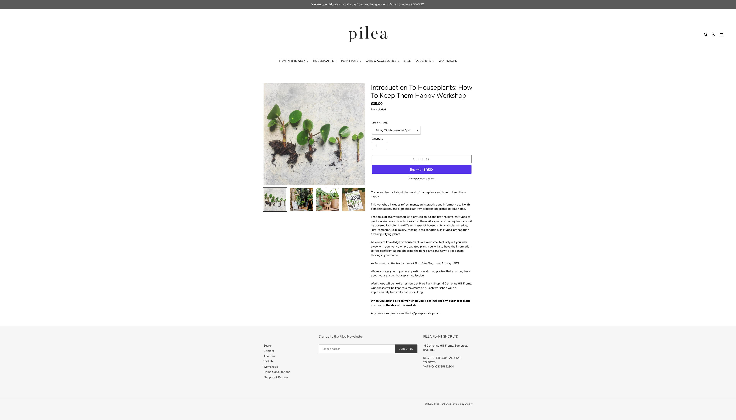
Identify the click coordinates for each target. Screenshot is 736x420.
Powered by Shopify (462, 404)
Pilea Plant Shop (442, 404)
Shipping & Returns (276, 377)
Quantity (377, 138)
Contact (269, 351)
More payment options (422, 178)
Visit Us (268, 361)
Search (268, 345)
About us (269, 356)
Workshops (271, 366)
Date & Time (380, 123)
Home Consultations (277, 372)
